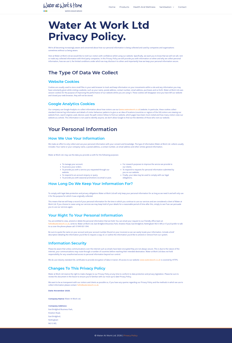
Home (112, 7)
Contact (182, 7)
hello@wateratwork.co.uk (58, 223)
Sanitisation (166, 7)
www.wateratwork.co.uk (130, 109)
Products (124, 7)
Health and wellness (144, 7)
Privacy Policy (130, 335)
